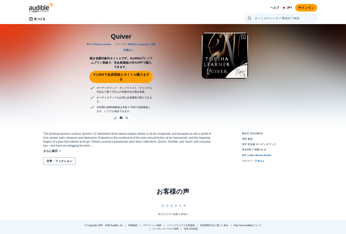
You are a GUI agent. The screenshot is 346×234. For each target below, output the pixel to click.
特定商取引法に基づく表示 (214, 225)
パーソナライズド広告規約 (181, 225)
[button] (115, 118)
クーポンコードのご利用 (166, 228)
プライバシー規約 (152, 225)
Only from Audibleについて (247, 225)
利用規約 (133, 225)
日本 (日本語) (191, 228)
